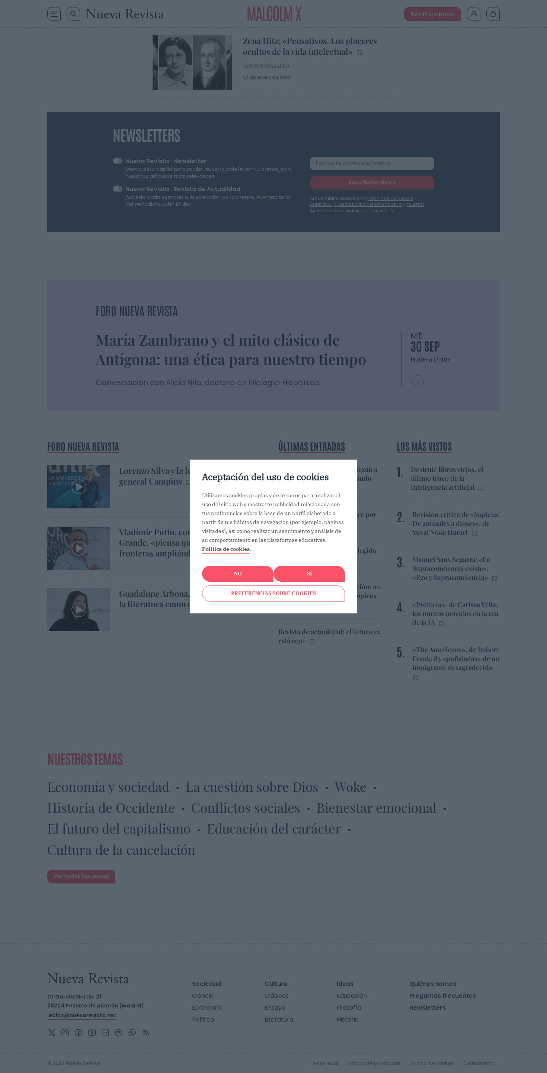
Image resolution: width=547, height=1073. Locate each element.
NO (238, 574)
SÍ (309, 574)
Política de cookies (226, 549)
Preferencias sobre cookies (273, 593)
